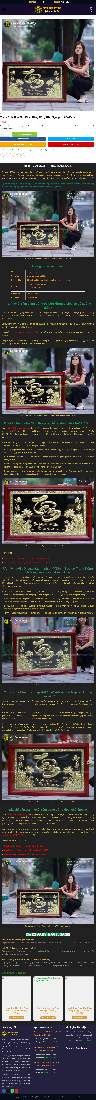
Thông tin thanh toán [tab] (60, 166)
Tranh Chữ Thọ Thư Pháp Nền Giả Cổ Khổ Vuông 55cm (16, 1010)
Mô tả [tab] (27, 166)
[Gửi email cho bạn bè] (15, 155)
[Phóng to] (5, 108)
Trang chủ (3, 114)
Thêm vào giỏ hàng (25, 134)
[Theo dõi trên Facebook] (4, 1091)
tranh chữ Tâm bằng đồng (27, 332)
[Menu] (4, 9)
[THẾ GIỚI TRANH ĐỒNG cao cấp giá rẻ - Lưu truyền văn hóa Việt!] (48, 9)
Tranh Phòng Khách (38, 150)
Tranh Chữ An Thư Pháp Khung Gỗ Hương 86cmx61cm (48, 1010)
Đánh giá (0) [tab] (39, 166)
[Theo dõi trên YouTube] (16, 1091)
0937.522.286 (34, 2)
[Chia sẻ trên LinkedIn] (23, 155)
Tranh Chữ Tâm (26, 114)
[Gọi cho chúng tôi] (12, 1091)
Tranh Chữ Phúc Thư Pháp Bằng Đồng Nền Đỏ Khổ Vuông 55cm (79, 1010)
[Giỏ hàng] (92, 9)
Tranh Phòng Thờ (54, 150)
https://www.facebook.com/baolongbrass (59, 1042)
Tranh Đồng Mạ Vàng (17, 815)
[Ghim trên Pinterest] (19, 155)
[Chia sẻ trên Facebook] (6, 155)
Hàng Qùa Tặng (50, 1057)
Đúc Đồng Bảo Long (75, 1097)
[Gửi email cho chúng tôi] (8, 1091)
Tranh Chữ (14, 114)
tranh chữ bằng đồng (15, 428)
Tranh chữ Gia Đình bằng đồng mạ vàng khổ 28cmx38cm (28, 563)
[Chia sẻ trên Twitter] (11, 155)
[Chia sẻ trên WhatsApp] (2, 155)
